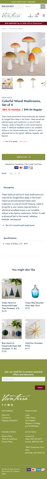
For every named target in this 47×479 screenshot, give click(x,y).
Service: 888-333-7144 (34, 442)
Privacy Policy (7, 442)
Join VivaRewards (32, 426)
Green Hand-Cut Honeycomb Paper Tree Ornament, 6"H (10, 305)
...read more (22, 141)
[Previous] (4, 54)
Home (4, 29)
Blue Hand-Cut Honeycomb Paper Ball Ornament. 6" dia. (11, 346)
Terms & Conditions (9, 439)
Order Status (30, 418)
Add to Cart (22, 157)
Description (9, 187)
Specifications (10, 238)
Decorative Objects (16, 29)
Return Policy (7, 436)
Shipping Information (10, 420)
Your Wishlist (30, 420)
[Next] (43, 54)
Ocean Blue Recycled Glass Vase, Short (34, 304)
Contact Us (6, 418)
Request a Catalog (32, 423)
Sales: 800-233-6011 (33, 439)
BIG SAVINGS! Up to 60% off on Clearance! (23, 23)
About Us (5, 415)
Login (27, 415)
